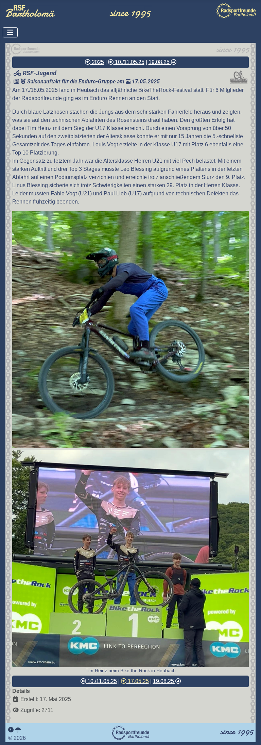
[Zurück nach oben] (249, 732)
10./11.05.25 (129, 62)
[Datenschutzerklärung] (18, 730)
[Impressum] (11, 730)
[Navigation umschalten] (10, 32)
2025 (97, 62)
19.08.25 (160, 62)
